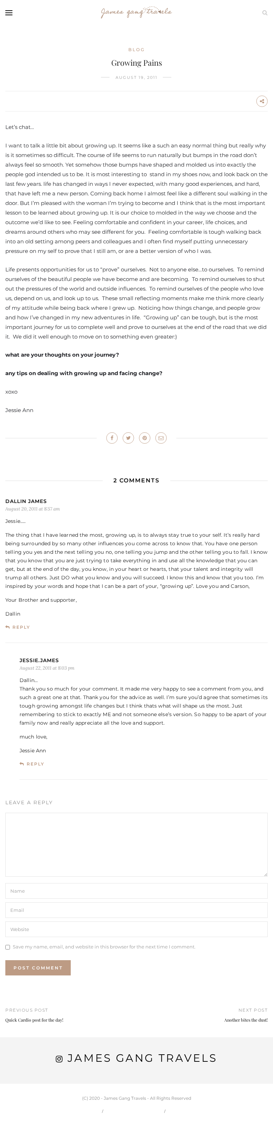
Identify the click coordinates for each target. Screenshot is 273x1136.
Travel (182, 1111)
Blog (136, 49)
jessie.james (39, 660)
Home (88, 1111)
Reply (21, 627)
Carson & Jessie (134, 1111)
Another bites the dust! (246, 1020)
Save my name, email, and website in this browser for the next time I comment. (104, 947)
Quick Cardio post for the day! (34, 1020)
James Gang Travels (142, 1058)
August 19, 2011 (136, 77)
